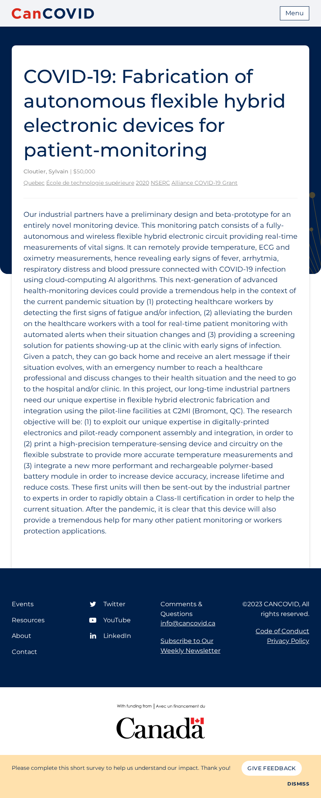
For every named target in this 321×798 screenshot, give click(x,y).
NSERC (160, 182)
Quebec (34, 182)
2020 (142, 182)
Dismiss (298, 784)
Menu (294, 13)
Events (23, 604)
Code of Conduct (282, 631)
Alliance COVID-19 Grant (204, 182)
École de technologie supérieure (90, 182)
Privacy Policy (288, 641)
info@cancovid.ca (187, 623)
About (21, 635)
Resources (28, 620)
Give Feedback (271, 768)
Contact (24, 652)
